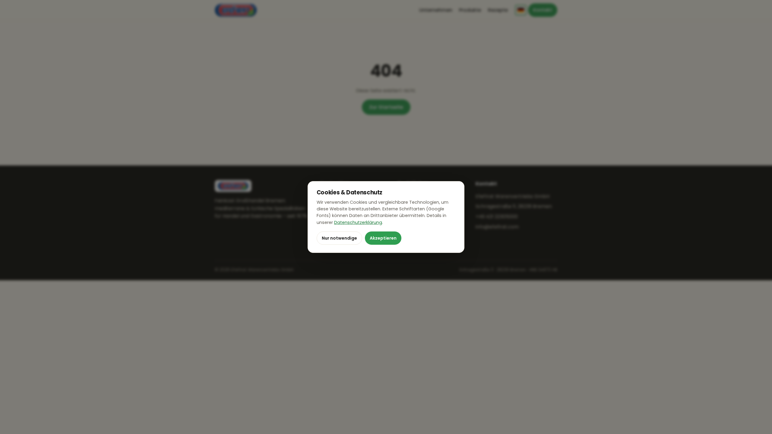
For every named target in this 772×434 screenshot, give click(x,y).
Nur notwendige (339, 238)
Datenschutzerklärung (358, 222)
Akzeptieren (383, 238)
